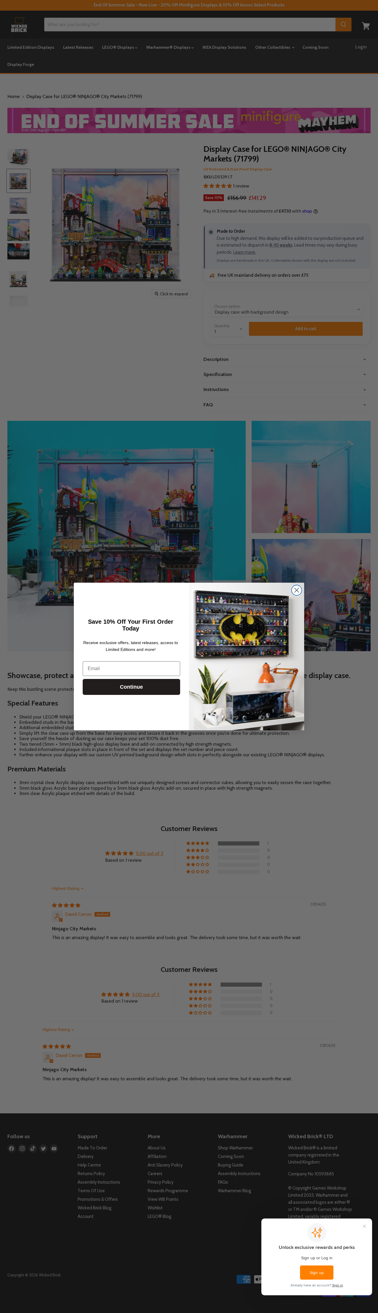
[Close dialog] (296, 590)
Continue (131, 687)
